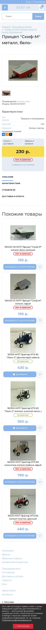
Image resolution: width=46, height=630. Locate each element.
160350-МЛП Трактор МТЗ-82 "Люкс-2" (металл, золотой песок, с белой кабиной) (23, 410)
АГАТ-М (23, 7)
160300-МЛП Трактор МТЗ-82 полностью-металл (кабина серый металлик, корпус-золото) (23, 464)
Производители (11, 568)
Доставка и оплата (12, 576)
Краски (6, 554)
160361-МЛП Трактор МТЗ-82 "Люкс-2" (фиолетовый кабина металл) (23, 356)
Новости (7, 580)
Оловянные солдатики (15, 562)
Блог (4, 584)
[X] (10, 134)
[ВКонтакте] (3, 134)
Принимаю (23, 626)
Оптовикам (8, 572)
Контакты (7, 594)
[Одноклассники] (7, 134)
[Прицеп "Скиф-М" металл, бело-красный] (23, 70)
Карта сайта (8, 590)
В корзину (21, 374)
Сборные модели (12, 558)
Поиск (38, 16)
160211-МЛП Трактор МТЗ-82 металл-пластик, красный (23, 517)
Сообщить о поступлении (23, 165)
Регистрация (39, 2)
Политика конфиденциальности (16, 620)
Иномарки (8, 550)
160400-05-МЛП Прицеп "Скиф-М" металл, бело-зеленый (23, 248)
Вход (28, 2)
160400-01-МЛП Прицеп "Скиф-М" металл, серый (23, 302)
